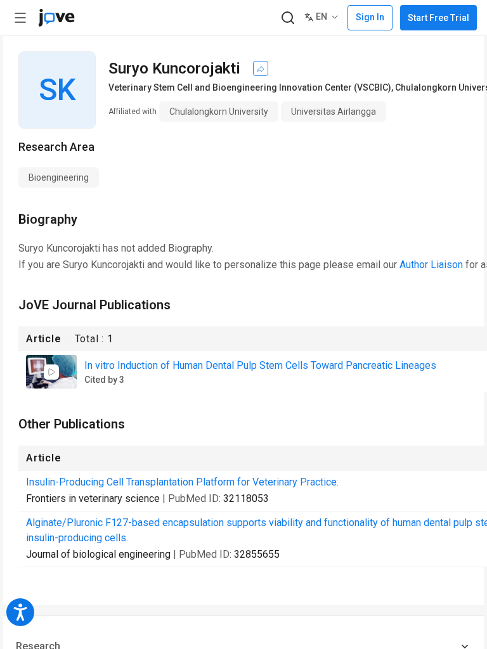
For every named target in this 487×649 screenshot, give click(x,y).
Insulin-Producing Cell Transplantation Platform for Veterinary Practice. (182, 482)
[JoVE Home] (56, 18)
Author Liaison (431, 265)
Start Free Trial (438, 18)
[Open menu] (20, 18)
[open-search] (287, 18)
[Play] (51, 372)
